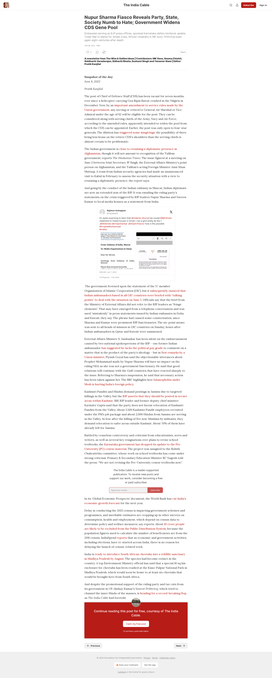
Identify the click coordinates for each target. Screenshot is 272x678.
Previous (95, 645)
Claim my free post (136, 623)
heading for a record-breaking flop (163, 593)
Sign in (263, 5)
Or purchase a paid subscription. (136, 631)
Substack (122, 672)
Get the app (150, 665)
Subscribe (248, 5)
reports (122, 537)
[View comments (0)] (97, 52)
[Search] (231, 5)
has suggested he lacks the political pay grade (132, 348)
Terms (155, 657)
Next (178, 645)
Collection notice (167, 657)
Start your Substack (128, 665)
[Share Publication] (237, 5)
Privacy (147, 657)
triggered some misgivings (137, 132)
